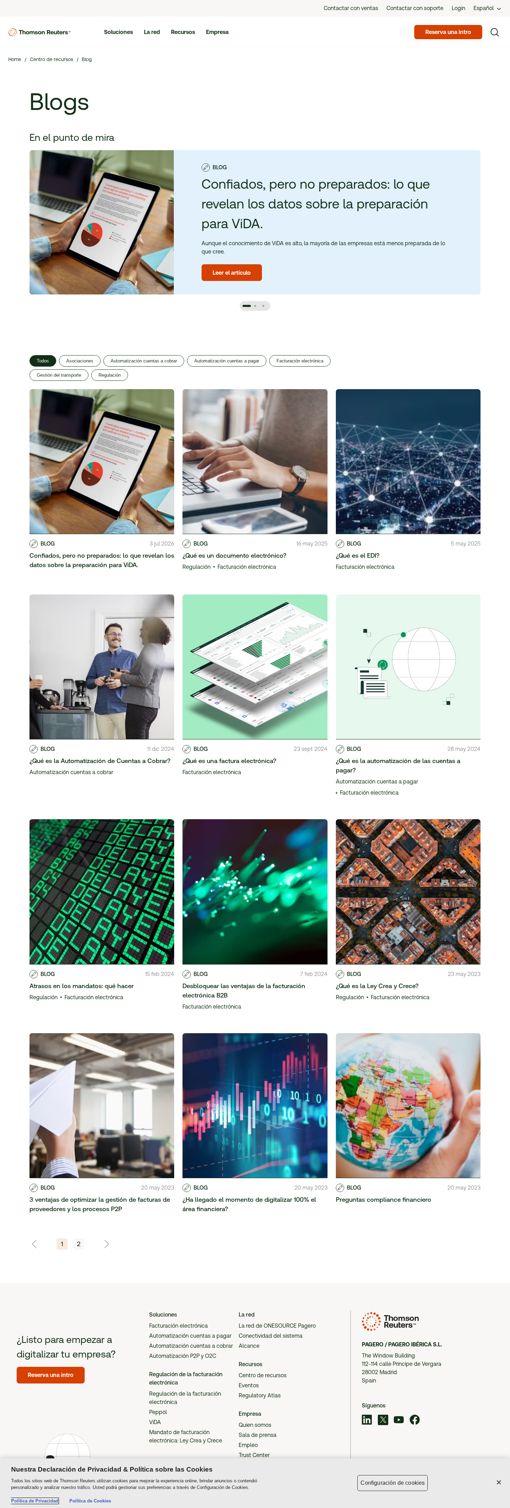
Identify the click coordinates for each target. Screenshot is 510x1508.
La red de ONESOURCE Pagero (277, 1325)
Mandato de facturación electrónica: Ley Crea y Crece (185, 1436)
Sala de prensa (258, 1435)
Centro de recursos (263, 1375)
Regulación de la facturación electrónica (185, 1397)
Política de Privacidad (34, 1500)
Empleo (248, 1445)
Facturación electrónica (300, 360)
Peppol (158, 1412)
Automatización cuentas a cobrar (144, 360)
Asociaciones (79, 360)
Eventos (249, 1385)
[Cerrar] (499, 1482)
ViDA (155, 1422)
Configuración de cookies (392, 1483)
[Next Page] (106, 1244)
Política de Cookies (90, 1500)
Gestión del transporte (59, 375)
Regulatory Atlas (260, 1395)
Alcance (249, 1346)
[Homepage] (39, 32)
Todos (43, 360)
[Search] (495, 32)
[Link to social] (367, 1420)
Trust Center (254, 1455)
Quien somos (255, 1425)
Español (484, 8)
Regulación (110, 375)
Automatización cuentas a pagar (226, 360)
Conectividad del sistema (271, 1336)
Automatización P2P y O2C (182, 1356)
